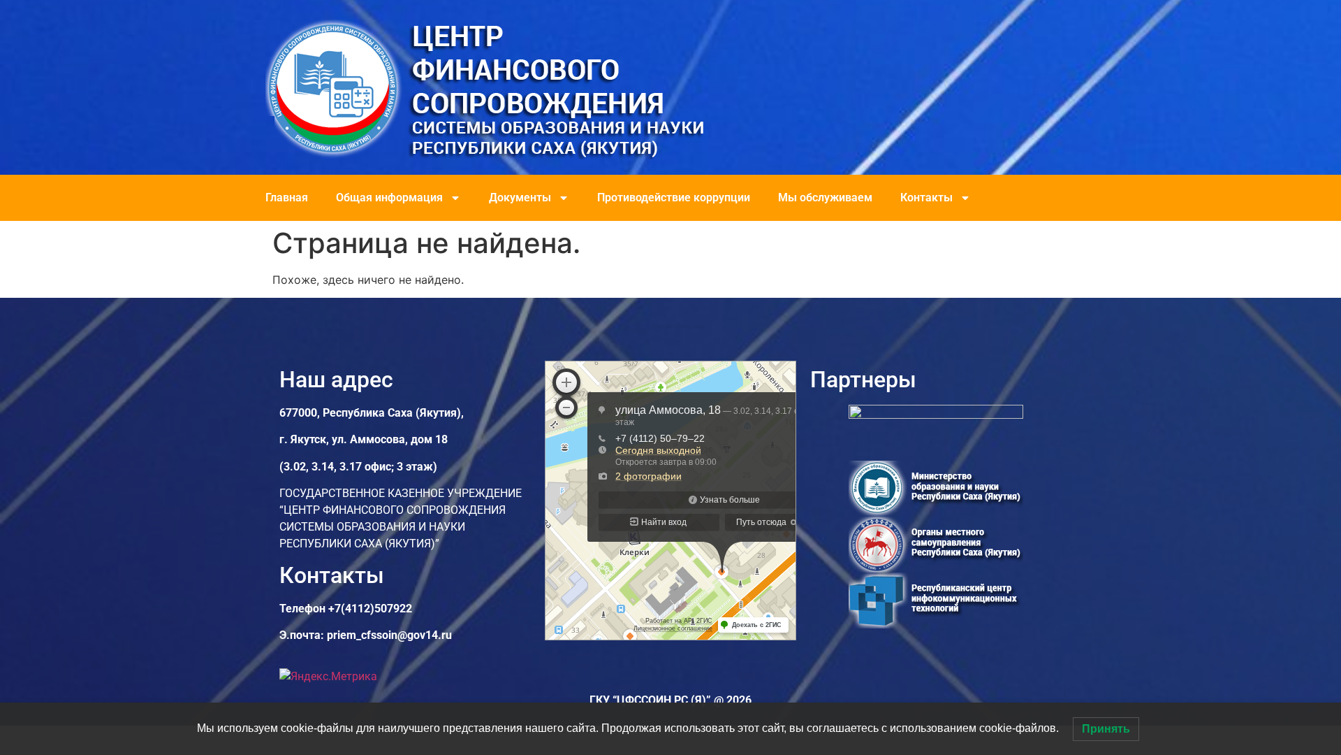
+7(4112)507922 (370, 608)
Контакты (926, 197)
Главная (286, 197)
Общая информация (389, 197)
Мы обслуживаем (825, 197)
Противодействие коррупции (673, 197)
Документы (520, 197)
